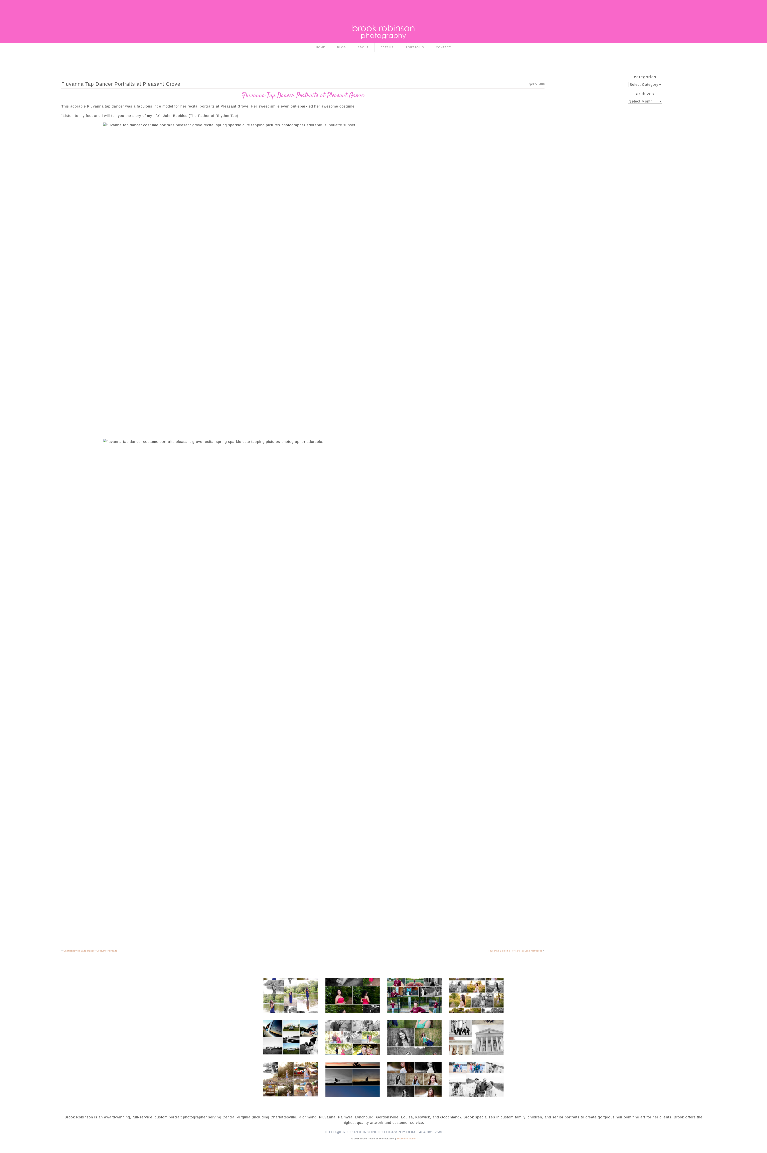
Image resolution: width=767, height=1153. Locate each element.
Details (387, 47)
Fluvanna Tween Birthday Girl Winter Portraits (414, 1069)
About (363, 47)
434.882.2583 (431, 1132)
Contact (443, 47)
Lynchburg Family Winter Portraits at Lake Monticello (476, 1071)
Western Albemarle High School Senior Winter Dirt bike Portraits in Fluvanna (352, 1071)
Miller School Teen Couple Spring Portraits (352, 1027)
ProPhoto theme (406, 1138)
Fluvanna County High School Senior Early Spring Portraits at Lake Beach (290, 1073)
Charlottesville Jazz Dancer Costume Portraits (90, 951)
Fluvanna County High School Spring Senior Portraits (476, 987)
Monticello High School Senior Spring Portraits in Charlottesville (414, 1029)
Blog (341, 47)
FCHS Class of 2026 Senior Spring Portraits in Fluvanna (352, 987)
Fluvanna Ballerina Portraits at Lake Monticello (515, 951)
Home (320, 47)
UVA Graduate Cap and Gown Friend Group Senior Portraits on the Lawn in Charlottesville (476, 1031)
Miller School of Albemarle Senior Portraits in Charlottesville (414, 989)
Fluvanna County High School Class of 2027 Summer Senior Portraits (290, 987)
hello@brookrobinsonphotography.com (369, 1132)
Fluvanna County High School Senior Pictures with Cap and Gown (290, 1029)
